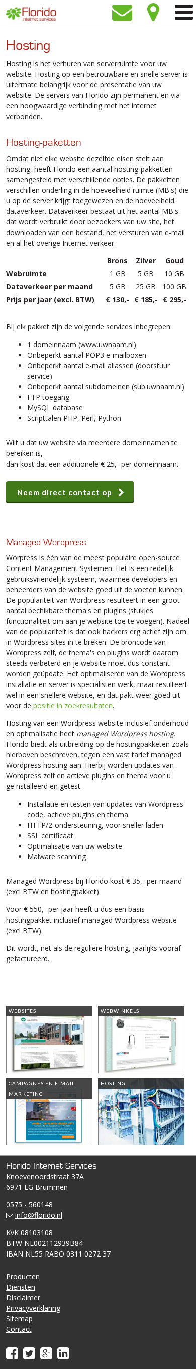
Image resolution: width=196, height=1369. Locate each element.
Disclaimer (23, 1297)
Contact (19, 1329)
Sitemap (19, 1318)
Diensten (20, 1287)
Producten (23, 1276)
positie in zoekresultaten (73, 705)
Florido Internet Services (31, 14)
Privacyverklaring (33, 1308)
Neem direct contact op (64, 492)
